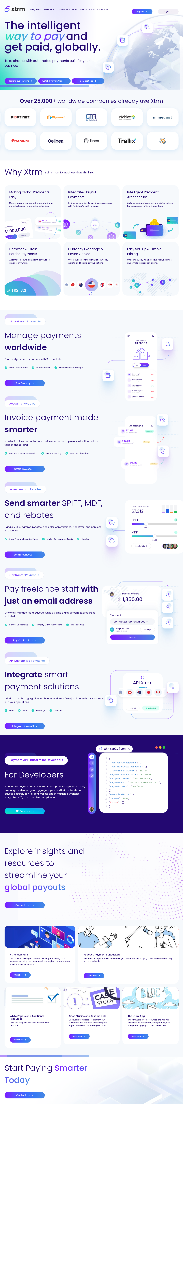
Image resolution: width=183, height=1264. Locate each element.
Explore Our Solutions (19, 81)
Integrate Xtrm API (23, 726)
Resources (103, 9)
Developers (63, 9)
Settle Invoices (23, 469)
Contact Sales (87, 81)
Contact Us (23, 1095)
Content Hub (23, 905)
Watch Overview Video (53, 81)
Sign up (140, 11)
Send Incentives (23, 554)
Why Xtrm (35, 9)
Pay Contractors (23, 640)
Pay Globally (23, 383)
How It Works (79, 9)
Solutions (49, 9)
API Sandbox (23, 811)
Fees (92, 9)
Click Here (19, 975)
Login (166, 11)
